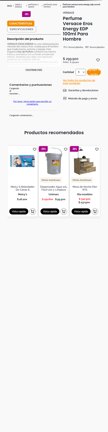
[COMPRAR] (32, 211)
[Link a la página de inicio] (9, 5)
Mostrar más (34, 70)
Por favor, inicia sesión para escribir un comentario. (32, 102)
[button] (80, 90)
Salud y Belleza (18, 5)
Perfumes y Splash (33, 5)
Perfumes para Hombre (50, 5)
